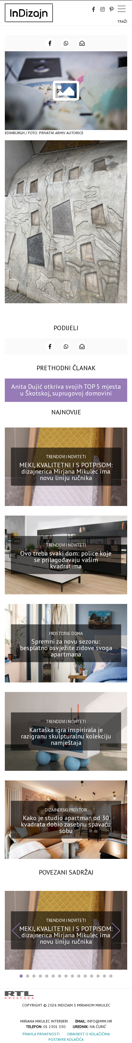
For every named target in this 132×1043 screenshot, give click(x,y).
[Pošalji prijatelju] (82, 43)
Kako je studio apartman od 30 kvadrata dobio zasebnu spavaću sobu (66, 824)
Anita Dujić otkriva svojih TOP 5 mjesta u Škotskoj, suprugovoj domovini (66, 389)
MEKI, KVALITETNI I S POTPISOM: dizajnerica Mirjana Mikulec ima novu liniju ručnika (66, 471)
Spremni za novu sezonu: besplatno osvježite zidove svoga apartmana (66, 647)
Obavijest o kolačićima (88, 1033)
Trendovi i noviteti (66, 457)
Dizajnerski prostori (66, 809)
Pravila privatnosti (41, 1033)
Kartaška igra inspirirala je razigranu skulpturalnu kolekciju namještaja (66, 735)
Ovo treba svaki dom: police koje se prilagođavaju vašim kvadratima (65, 559)
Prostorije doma (66, 633)
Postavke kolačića (66, 1039)
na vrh (120, 992)
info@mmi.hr (99, 1021)
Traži (122, 21)
